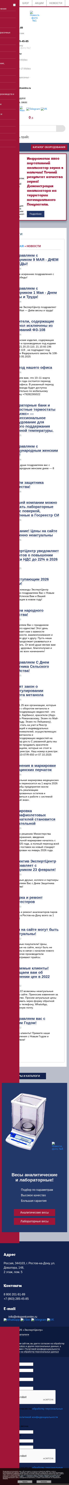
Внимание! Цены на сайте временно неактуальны (33, 533)
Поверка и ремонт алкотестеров (26, 899)
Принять (25, 1481)
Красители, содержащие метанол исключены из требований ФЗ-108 (32, 325)
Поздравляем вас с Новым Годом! (27, 1021)
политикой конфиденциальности (38, 1417)
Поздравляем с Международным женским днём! (34, 450)
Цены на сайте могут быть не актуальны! (34, 932)
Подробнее (36, 214)
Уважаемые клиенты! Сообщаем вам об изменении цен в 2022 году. (30, 974)
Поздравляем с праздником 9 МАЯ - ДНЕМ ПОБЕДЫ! (34, 259)
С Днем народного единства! (26, 612)
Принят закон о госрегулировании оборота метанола (26, 690)
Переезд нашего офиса (31, 367)
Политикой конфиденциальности (42, 1349)
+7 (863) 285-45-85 (16, 1298)
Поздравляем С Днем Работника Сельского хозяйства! (29, 666)
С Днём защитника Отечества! (27, 485)
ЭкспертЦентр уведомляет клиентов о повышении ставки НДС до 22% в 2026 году (34, 557)
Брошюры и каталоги (24, 1075)
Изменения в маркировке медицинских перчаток (33, 768)
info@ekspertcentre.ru (22, 1316)
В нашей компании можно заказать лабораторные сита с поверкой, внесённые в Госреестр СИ (34, 508)
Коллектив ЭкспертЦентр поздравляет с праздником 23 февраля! (33, 865)
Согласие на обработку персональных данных (34, 1352)
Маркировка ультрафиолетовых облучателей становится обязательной (32, 817)
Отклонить (44, 1481)
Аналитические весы (34, 1212)
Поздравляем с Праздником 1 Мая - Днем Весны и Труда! (33, 292)
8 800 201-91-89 (14, 1294)
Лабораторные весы (34, 1221)
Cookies (21, 1346)
